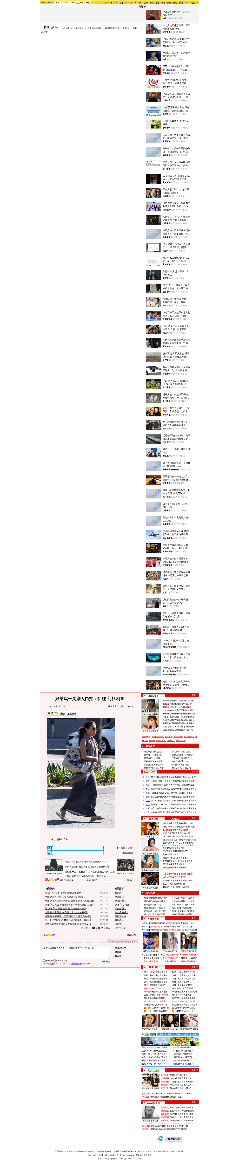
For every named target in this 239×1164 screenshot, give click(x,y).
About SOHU (140, 1151)
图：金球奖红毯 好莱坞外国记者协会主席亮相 (68, 920)
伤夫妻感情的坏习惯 (153, 904)
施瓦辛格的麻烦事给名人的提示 (181, 720)
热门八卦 (165, 1075)
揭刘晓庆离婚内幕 (170, 955)
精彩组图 (165, 1085)
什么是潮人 (120, 908)
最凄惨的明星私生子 (150, 1088)
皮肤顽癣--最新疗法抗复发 (183, 901)
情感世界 (165, 1117)
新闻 (148, 797)
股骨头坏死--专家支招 (181, 768)
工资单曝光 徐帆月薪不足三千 (176, 851)
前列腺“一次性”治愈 (180, 765)
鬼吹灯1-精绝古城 (158, 926)
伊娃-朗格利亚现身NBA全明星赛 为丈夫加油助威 (69, 900)
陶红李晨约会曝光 (150, 854)
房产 (146, 3)
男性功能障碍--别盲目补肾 (183, 904)
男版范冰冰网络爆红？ (161, 804)
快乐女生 (171, 740)
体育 (112, 3)
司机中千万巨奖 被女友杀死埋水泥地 (179, 827)
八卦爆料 (165, 1078)
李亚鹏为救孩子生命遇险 (173, 848)
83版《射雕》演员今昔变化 (156, 995)
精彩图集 (146, 1097)
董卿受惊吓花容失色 (178, 1075)
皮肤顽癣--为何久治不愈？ (155, 911)
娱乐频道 (66, 28)
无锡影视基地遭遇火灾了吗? (183, 781)
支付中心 (80, 1151)
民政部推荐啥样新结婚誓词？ (183, 804)
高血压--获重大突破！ (181, 761)
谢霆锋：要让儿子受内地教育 (175, 858)
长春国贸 (167, 713)
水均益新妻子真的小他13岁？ (184, 777)
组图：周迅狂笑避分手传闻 (155, 972)
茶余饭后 (153, 967)
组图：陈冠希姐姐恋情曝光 (155, 979)
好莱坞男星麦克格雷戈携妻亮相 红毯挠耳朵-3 (68, 924)
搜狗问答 (149, 772)
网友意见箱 (174, 1139)
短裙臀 (118, 924)
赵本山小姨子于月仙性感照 (181, 710)
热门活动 (146, 1093)
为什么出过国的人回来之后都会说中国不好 (169, 1126)
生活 (148, 789)
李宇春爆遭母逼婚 (151, 958)
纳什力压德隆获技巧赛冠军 (174, 877)
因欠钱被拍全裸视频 (150, 714)
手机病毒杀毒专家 (158, 930)
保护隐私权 (128, 1151)
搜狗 (88, 2)
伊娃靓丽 (119, 896)
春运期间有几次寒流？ (161, 789)
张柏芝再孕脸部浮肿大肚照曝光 (181, 723)
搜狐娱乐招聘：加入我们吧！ (184, 1001)
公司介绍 (151, 1151)
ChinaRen (64, 2)
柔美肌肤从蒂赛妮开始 (154, 765)
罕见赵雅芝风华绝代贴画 (180, 1085)
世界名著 (170, 926)
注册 (52, 963)
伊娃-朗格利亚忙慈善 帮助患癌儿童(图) (64, 896)
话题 (148, 800)
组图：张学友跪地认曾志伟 (183, 975)
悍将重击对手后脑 (150, 888)
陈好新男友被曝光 (189, 961)
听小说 (146, 926)
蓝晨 (165, 720)
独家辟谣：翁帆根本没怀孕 (183, 998)
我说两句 (195, 3)
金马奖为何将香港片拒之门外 (180, 704)
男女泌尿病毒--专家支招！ (155, 908)
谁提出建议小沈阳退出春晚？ (183, 797)
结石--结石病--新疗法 (153, 761)
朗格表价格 (120, 916)
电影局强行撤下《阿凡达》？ (183, 812)
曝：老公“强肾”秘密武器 (154, 914)
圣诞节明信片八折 (151, 961)
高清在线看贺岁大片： (172, 830)
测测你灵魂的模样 (54, 873)
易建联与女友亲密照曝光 (173, 864)
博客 (175, 3)
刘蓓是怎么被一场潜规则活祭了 (181, 717)
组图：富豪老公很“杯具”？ (155, 985)
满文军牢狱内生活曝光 (185, 1008)
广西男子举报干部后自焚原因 (181, 785)
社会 (148, 812)
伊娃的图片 (120, 900)
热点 (148, 804)
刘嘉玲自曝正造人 (170, 961)
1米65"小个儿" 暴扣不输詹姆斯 (176, 887)
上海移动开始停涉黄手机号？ (183, 800)
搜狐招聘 (89, 1151)
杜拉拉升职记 (172, 923)
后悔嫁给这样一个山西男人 (181, 1117)
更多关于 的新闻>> (96, 928)
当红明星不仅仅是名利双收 (181, 1114)
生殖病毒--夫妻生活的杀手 (183, 898)
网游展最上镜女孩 (150, 731)
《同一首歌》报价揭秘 (157, 1011)
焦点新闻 (165, 1107)
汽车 (140, 3)
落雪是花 (167, 726)
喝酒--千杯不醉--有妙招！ (183, 914)
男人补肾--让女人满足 (181, 752)
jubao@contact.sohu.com (130, 1158)
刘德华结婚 (181, 740)
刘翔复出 (169, 737)
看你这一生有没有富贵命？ (78, 871)
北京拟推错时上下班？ (161, 781)
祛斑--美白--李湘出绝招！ (183, 908)
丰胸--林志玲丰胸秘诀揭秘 (155, 898)
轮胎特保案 (189, 737)
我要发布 (131, 935)
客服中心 (108, 1151)
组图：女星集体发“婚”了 (182, 985)
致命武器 (180, 833)
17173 (72, 2)
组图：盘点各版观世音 (181, 982)
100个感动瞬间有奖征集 (154, 998)
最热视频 (153, 818)
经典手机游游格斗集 (175, 930)
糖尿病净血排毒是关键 (154, 768)
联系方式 (118, 1151)
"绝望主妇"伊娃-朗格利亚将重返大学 (63, 893)
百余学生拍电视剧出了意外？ (183, 789)
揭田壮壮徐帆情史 (151, 951)
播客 (163, 3)
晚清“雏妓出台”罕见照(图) (183, 988)
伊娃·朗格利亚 (122, 904)
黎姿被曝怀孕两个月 (150, 1029)
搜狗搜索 (52, 880)
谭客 (165, 717)
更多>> (195, 695)
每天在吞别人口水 (150, 1121)
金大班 (187, 833)
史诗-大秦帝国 (169, 833)
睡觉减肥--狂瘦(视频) (153, 752)
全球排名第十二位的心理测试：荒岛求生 (85, 876)
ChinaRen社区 (153, 1102)
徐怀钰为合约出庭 (170, 1029)
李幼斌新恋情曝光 (189, 955)
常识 (148, 793)
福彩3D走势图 (190, 930)
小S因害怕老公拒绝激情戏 (182, 726)
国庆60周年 (161, 740)
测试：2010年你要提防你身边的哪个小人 (85, 862)
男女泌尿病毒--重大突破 (182, 755)
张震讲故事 (183, 923)
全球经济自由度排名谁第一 (182, 793)
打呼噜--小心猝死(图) (153, 755)
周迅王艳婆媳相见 (170, 958)
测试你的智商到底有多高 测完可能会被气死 (87, 866)
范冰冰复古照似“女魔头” (180, 1088)
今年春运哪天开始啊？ (161, 812)
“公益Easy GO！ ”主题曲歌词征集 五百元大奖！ (171, 1093)
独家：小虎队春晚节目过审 (183, 972)
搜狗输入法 (69, 1151)
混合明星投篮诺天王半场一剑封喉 (177, 880)
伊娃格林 (119, 920)
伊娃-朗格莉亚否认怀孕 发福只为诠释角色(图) (68, 916)
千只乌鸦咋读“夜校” (159, 785)
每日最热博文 (158, 737)
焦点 (148, 781)
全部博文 (180, 1151)
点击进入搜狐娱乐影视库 (155, 1001)
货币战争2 (189, 926)
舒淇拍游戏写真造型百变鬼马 (184, 1005)
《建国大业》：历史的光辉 (181, 1082)
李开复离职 (178, 737)
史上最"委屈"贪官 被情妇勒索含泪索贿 (179, 840)
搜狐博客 (153, 696)
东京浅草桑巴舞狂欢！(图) (155, 992)
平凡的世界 (179, 926)
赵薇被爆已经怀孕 (151, 955)
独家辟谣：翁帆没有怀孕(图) (181, 700)
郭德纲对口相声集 (158, 923)
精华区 (118, 952)
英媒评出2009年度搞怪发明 (182, 1111)
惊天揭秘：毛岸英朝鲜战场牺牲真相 (178, 836)
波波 (165, 730)
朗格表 (118, 893)
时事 (148, 808)
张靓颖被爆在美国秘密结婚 (183, 713)
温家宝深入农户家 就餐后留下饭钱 (178, 823)
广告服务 (99, 1151)
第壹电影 (165, 1082)
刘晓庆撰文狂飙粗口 (171, 854)
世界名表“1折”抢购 (152, 758)
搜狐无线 (154, 919)
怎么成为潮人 (121, 912)
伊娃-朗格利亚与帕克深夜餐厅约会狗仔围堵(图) (69, 904)
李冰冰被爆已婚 (170, 951)
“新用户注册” (76, 963)
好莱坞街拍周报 (94, 28)
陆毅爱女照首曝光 (189, 958)
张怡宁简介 (120, 928)
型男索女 (165, 1120)
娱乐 (121, 3)
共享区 (146, 930)
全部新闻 (170, 1151)
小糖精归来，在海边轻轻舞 (181, 1120)
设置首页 (59, 1151)
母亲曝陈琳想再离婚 (150, 870)
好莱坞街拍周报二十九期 (116, 28)
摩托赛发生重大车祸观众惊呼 (184, 992)
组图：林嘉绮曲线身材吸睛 (155, 975)
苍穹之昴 (150, 837)
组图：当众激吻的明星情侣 (155, 982)
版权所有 (147, 1155)
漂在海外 (146, 1126)
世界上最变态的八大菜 (104, 871)
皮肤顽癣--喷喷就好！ (181, 758)
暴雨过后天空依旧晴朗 (177, 1129)
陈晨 (165, 723)
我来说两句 (114, 706)
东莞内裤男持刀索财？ (161, 808)
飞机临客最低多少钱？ (161, 793)
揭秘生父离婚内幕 (189, 951)
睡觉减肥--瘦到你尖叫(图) (155, 901)
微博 (181, 3)
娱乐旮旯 (165, 1114)
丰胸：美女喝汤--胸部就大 (183, 911)
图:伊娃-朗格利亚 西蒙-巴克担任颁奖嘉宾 (65, 908)
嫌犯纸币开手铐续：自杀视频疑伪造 (178, 843)
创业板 (152, 740)
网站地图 (161, 1151)
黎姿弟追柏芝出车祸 (189, 1029)
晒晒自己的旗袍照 (159, 1129)
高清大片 (175, 818)
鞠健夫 (166, 700)
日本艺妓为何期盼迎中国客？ (183, 808)
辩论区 (118, 956)
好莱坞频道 (78, 28)
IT (135, 3)
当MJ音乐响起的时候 (184, 1011)
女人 (152, 3)
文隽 (165, 704)
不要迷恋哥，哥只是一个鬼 (181, 1107)
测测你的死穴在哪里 (125, 873)
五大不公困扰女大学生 (161, 800)
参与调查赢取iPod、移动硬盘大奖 (177, 861)
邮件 (169, 3)
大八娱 (166, 710)
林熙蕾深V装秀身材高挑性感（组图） (167, 1097)
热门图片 (165, 1088)
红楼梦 (192, 923)
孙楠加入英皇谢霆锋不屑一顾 (180, 730)
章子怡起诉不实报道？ (161, 777)
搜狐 (58, 2)
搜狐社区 (153, 1070)
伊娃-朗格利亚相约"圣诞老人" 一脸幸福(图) (66, 912)
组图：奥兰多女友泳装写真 (183, 979)
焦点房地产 (81, 2)
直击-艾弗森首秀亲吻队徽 (174, 884)
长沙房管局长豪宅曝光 (161, 797)
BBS (187, 3)
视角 (148, 785)
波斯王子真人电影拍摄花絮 (155, 1005)
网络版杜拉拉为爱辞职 (181, 995)
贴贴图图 (165, 1111)
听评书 (146, 923)
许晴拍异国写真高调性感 (180, 1078)
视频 (157, 3)
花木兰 (185, 830)
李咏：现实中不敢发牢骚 (158, 1008)
